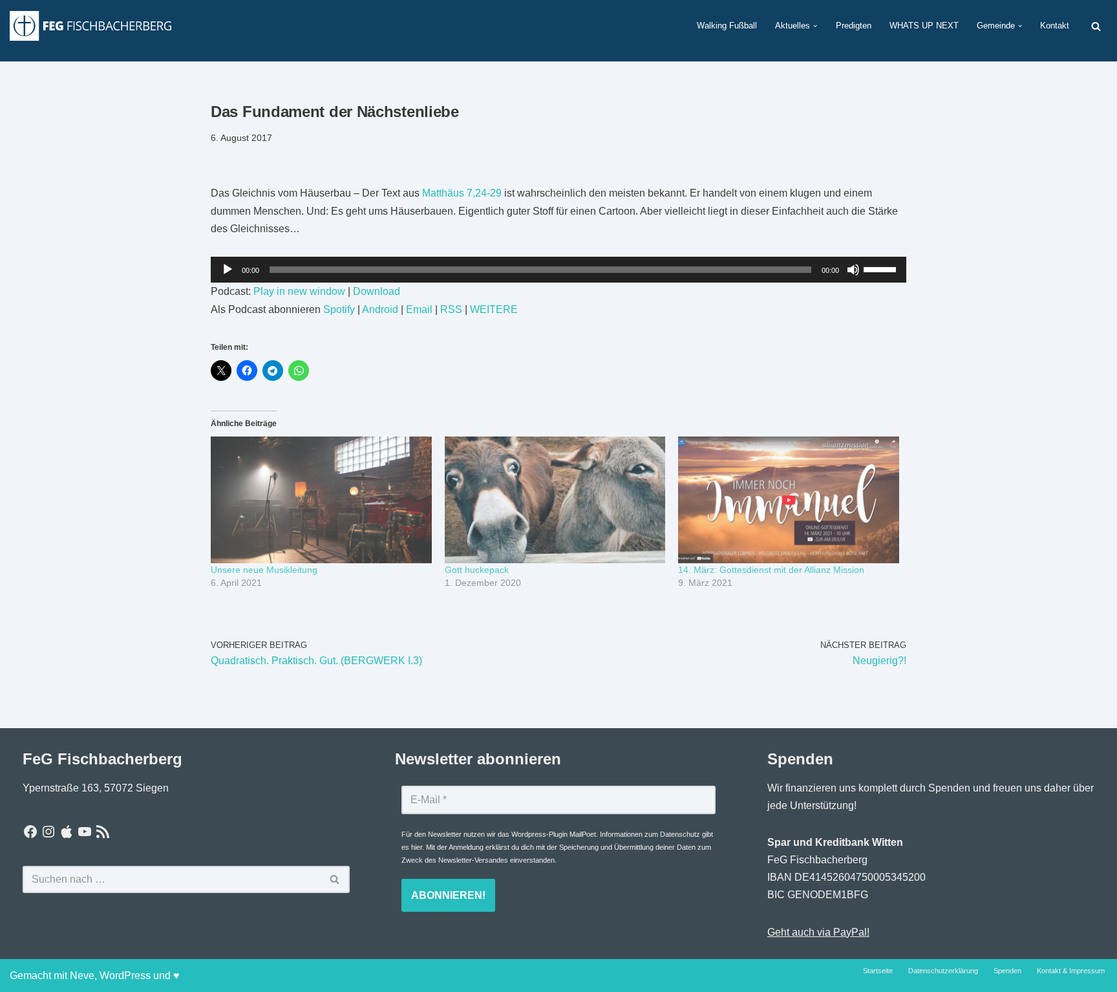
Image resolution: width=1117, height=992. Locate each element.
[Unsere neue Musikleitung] (321, 500)
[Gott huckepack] (555, 500)
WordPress (125, 975)
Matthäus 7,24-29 (462, 193)
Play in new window (299, 291)
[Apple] (66, 831)
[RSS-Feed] (103, 831)
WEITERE (494, 309)
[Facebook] (30, 831)
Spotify (339, 309)
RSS (451, 309)
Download (376, 291)
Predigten (853, 25)
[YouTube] (84, 831)
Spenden (1007, 971)
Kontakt (1054, 25)
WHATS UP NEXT (924, 25)
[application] (558, 270)
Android (380, 309)
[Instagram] (48, 831)
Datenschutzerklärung (943, 971)
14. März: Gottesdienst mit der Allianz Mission (771, 570)
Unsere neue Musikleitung (264, 570)
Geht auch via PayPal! (818, 932)
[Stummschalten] (853, 269)
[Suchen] (1096, 26)
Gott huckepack (477, 570)
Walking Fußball (727, 25)
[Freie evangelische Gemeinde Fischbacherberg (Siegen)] (90, 25)
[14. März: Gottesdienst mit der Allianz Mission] (788, 500)
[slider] (882, 268)
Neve (82, 975)
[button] (815, 26)
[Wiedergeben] (227, 269)
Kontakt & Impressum (1071, 971)
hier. (417, 847)
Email (419, 309)
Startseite (878, 971)
